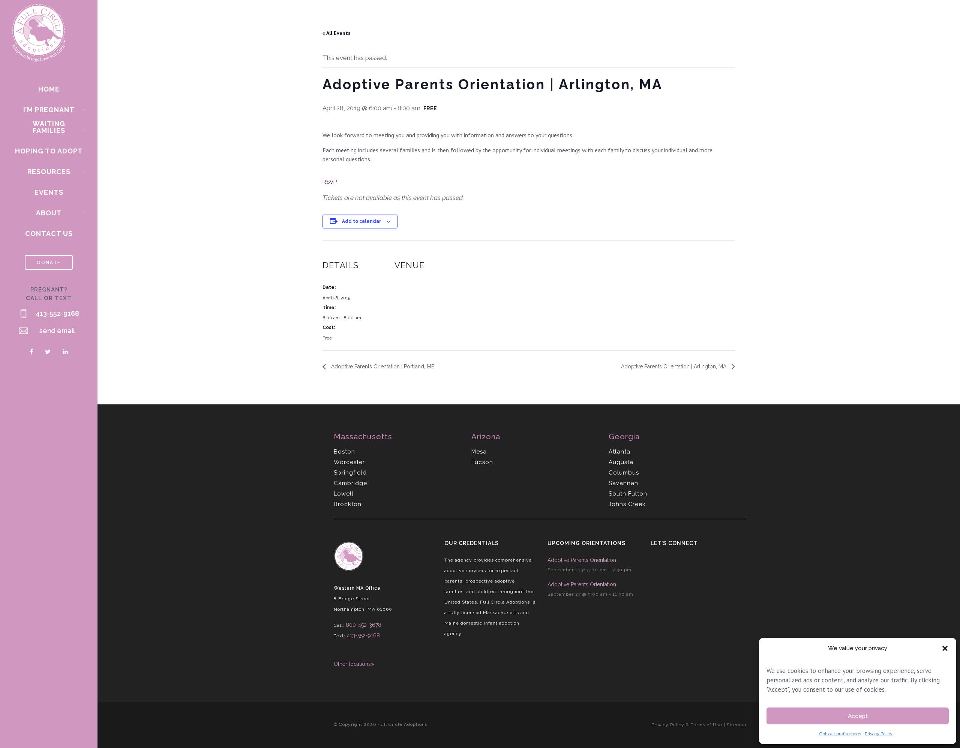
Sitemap (736, 724)
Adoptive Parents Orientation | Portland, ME (382, 366)
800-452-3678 (363, 625)
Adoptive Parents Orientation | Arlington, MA (674, 366)
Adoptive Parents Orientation (582, 560)
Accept (858, 716)
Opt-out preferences (840, 733)
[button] (945, 648)
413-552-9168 (57, 313)
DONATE (48, 262)
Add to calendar (361, 221)
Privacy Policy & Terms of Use (686, 724)
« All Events (336, 33)
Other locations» (354, 664)
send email (57, 331)
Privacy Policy (878, 733)
